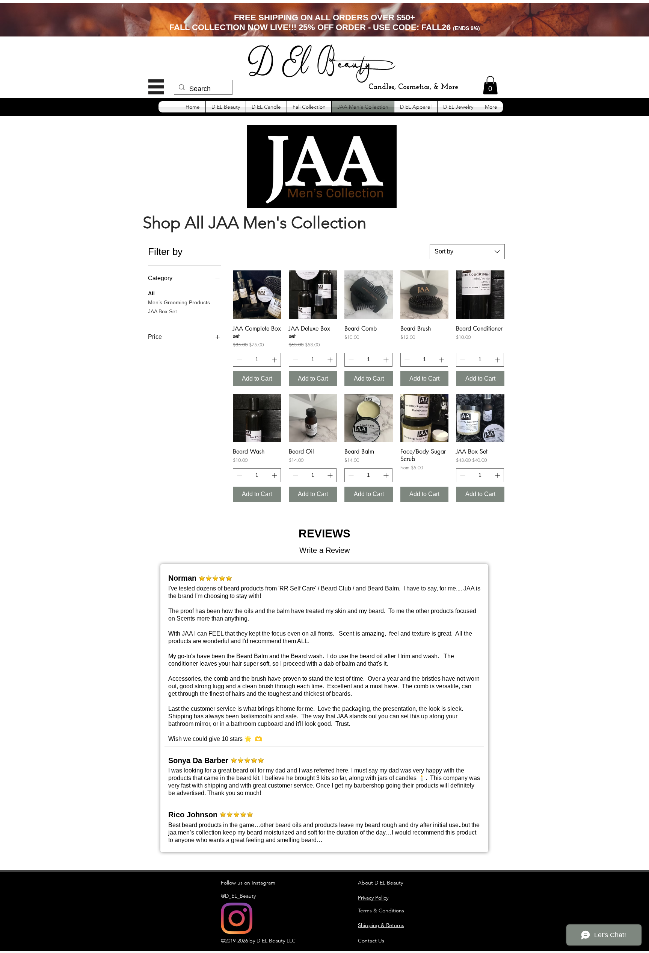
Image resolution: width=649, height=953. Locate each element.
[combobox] (467, 251)
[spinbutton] (256, 359)
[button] (156, 86)
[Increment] (275, 359)
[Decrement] (238, 359)
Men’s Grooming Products (179, 302)
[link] (490, 85)
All (151, 293)
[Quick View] (257, 294)
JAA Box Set (162, 311)
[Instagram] (236, 918)
